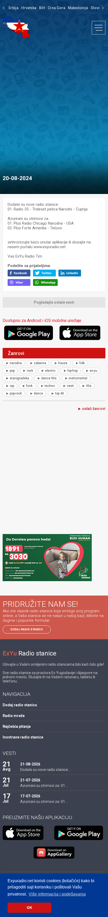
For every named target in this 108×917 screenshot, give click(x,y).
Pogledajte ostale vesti (54, 302)
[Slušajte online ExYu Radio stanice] (16, 27)
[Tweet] (45, 275)
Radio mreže (14, 716)
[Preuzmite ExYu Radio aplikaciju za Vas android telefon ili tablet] (31, 333)
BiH (42, 8)
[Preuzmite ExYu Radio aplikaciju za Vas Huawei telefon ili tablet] (54, 853)
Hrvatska (28, 8)
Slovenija (99, 8)
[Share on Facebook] (20, 275)
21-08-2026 (30, 764)
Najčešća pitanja (17, 726)
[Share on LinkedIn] (71, 275)
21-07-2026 (30, 780)
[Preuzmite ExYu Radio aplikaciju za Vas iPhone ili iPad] (82, 333)
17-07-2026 (30, 796)
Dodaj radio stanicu (26, 629)
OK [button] (29, 907)
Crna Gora (56, 8)
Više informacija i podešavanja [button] (57, 894)
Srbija (13, 8)
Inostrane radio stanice (23, 737)
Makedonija (78, 8)
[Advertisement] (54, 104)
